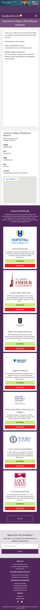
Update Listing (20, 598)
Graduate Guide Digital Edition (20, 566)
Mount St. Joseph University (20, 331)
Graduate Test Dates (20, 583)
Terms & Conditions (20, 608)
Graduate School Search (20, 590)
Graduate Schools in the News (20, 577)
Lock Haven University (20, 491)
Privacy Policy (34, 606)
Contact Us (20, 596)
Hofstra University (20, 249)
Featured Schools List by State (20, 575)
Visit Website (20, 261)
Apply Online (20, 266)
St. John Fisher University (20, 293)
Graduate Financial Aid (20, 588)
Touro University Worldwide (20, 449)
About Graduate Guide (20, 564)
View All (20, 519)
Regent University (20, 370)
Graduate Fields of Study (20, 586)
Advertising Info (20, 569)
